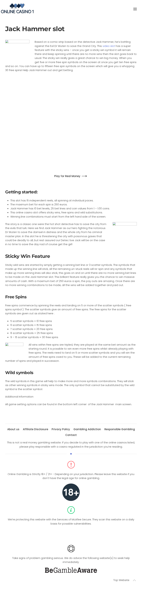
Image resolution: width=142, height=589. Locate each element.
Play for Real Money (67, 176)
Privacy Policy (61, 429)
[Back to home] (17, 9)
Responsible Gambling (119, 429)
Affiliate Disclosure (35, 429)
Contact (71, 435)
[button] (135, 9)
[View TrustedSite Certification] (71, 534)
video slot (109, 46)
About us (13, 429)
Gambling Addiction (87, 429)
